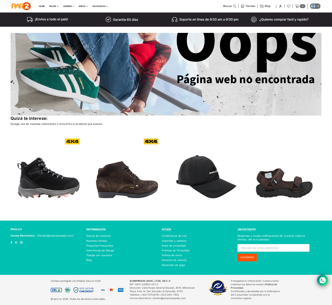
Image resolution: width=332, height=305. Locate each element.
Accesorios (99, 6)
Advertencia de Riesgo (100, 250)
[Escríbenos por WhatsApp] (322, 280)
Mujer (53, 6)
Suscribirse (247, 257)
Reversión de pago (173, 265)
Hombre (68, 6)
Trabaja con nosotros (99, 255)
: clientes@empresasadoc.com (54, 235)
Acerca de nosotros (98, 235)
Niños (82, 6)
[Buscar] (229, 6)
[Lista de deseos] (288, 6)
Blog (89, 260)
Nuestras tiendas (96, 240)
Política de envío (172, 255)
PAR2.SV (16, 229)
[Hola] (280, 6)
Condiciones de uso (174, 235)
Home (42, 6)
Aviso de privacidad (174, 245)
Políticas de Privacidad (175, 250)
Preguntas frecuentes (99, 245)
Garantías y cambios (174, 240)
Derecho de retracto (174, 260)
